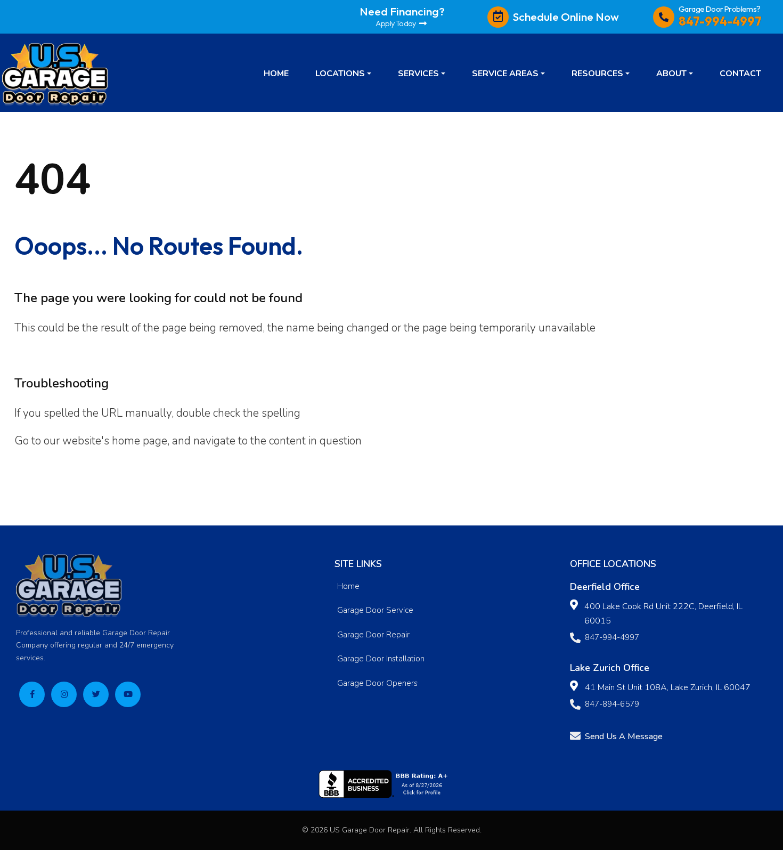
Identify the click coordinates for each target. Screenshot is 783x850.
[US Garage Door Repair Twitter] (96, 694)
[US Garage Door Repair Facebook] (32, 694)
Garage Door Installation (381, 658)
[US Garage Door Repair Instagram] (64, 694)
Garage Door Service (375, 610)
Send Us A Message (624, 736)
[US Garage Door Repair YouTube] (128, 694)
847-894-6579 (612, 704)
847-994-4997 (612, 638)
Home (348, 586)
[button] (343, 73)
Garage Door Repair (373, 634)
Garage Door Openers (377, 683)
